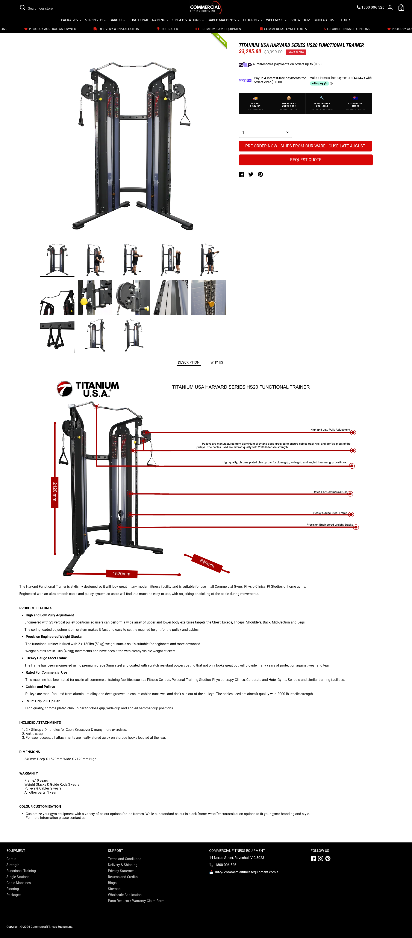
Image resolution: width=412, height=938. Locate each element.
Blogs (112, 883)
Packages (13, 895)
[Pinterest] (327, 858)
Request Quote (305, 159)
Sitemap (114, 889)
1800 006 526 (372, 7)
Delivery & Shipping (122, 865)
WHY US (217, 362)
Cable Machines (18, 883)
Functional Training (21, 871)
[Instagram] (320, 858)
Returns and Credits (123, 877)
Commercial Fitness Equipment (51, 926)
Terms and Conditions (124, 859)
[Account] (390, 7)
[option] (133, 147)
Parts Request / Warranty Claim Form (136, 901)
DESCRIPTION (188, 362)
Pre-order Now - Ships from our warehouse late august (305, 146)
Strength (12, 865)
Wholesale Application (125, 895)
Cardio (11, 859)
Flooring (12, 889)
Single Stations (17, 877)
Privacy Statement (122, 871)
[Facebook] (313, 858)
